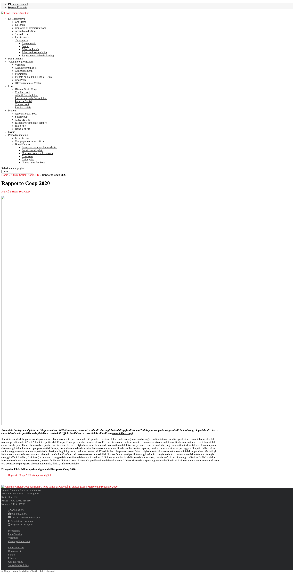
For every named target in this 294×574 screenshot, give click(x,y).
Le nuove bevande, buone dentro (39, 147)
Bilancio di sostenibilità (34, 52)
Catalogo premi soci (25, 67)
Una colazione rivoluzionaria (37, 153)
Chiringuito (28, 159)
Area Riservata (19, 7)
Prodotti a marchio (18, 135)
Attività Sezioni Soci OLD (25, 174)
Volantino (20, 64)
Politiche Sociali (23, 101)
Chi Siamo (20, 21)
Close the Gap (22, 119)
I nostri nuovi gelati (32, 150)
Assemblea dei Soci (25, 31)
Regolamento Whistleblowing (38, 55)
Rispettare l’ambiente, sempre (31, 122)
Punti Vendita (15, 58)
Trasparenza (21, 40)
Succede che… (23, 34)
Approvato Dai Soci (26, 113)
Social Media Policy (18, 565)
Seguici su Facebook (21, 521)
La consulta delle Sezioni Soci (31, 98)
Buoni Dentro (22, 144)
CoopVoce (20, 79)
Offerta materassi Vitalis (28, 83)
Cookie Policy (15, 561)
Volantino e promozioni (20, 61)
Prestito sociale (23, 107)
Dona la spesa (22, 128)
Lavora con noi (19, 4)
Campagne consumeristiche (29, 141)
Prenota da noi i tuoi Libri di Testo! (34, 76)
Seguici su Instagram (21, 524)
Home (4, 174)
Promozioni (21, 73)
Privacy (12, 558)
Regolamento (29, 43)
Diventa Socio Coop (26, 89)
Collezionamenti (23, 70)
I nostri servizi (22, 37)
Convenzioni (22, 104)
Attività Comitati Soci (26, 95)
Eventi (11, 131)
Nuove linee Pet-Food (33, 162)
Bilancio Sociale (30, 49)
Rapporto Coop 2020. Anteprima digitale (30, 475)
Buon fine (20, 125)
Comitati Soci (22, 92)
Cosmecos (27, 156)
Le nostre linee (23, 138)
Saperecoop (21, 116)
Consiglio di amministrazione (30, 28)
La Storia (20, 24)
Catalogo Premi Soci (19, 541)
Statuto (25, 46)
